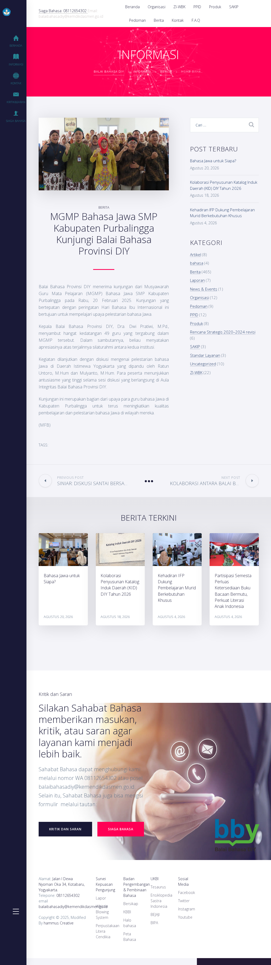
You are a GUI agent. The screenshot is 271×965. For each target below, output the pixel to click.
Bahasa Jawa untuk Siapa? (213, 160)
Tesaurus (158, 886)
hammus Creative (59, 922)
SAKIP (233, 6)
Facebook (186, 892)
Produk (215, 6)
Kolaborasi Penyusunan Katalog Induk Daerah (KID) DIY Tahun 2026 (120, 585)
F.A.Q (196, 20)
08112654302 (68, 895)
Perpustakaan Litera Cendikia (107, 931)
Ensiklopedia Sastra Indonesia (161, 901)
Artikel (195, 254)
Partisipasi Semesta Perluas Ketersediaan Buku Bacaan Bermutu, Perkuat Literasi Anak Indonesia (233, 591)
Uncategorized (203, 363)
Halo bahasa (129, 923)
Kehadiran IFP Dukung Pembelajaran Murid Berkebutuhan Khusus (177, 588)
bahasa (196, 263)
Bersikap (130, 903)
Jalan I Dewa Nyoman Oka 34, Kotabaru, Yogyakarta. (62, 884)
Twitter (183, 900)
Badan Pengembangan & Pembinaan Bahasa (136, 887)
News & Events (203, 289)
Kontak (178, 20)
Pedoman (137, 20)
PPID (197, 6)
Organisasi (156, 6)
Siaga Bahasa (16, 121)
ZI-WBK (179, 6)
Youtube (185, 917)
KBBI (127, 911)
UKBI (155, 878)
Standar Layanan (205, 355)
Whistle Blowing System (102, 912)
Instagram (186, 908)
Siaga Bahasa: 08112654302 (63, 10)
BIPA (154, 922)
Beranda (132, 6)
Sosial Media (183, 881)
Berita (159, 20)
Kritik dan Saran (65, 829)
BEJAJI (155, 914)
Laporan (197, 280)
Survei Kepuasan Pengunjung (105, 884)
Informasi (16, 64)
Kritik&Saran (16, 102)
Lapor (101, 898)
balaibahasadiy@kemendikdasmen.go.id (73, 906)
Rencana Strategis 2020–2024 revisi (222, 332)
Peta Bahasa (129, 936)
